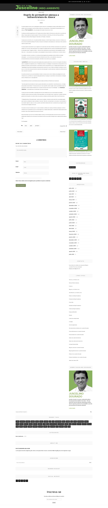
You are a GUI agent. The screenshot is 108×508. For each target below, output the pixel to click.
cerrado (67, 421)
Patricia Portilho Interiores (74, 282)
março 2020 (72, 231)
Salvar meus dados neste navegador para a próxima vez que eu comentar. (33, 180)
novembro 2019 (73, 242)
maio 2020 (71, 225)
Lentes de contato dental (74, 318)
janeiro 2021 (72, 202)
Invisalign (71, 321)
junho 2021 (71, 191)
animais (32, 421)
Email (17, 166)
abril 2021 (71, 196)
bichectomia (78, 337)
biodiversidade (58, 421)
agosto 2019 (72, 251)
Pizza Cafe (71, 302)
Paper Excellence (77, 295)
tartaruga (52, 426)
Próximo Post (62, 131)
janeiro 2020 (72, 237)
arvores (41, 421)
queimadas (35, 426)
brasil (64, 421)
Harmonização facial (73, 324)
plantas (25, 426)
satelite (45, 426)
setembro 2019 (72, 248)
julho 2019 (71, 254)
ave (50, 421)
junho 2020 (72, 222)
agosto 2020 (72, 217)
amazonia (28, 421)
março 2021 (72, 199)
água (66, 426)
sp (48, 426)
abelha (17, 421)
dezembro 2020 (73, 205)
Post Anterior (19, 131)
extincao (86, 421)
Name (17, 161)
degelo (31, 125)
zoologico (61, 426)
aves (53, 421)
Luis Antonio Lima (75, 279)
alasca (26, 125)
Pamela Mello (75, 344)
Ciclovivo (70, 286)
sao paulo (40, 426)
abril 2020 (71, 228)
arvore (37, 421)
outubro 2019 (72, 245)
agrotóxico (22, 421)
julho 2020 (71, 219)
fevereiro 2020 (72, 234)
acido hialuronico (79, 341)
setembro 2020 (73, 214)
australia (46, 421)
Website (18, 172)
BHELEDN (75, 312)
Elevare (70, 315)
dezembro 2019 (73, 239)
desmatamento (80, 421)
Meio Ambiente (41, 20)
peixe (17, 426)
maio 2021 (71, 194)
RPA (77, 360)
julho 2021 (71, 188)
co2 (71, 421)
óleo (69, 426)
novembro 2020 (73, 208)
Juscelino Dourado (85, 328)
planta (21, 426)
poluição (29, 426)
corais (75, 421)
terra (57, 426)
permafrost (37, 125)
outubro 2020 (72, 211)
